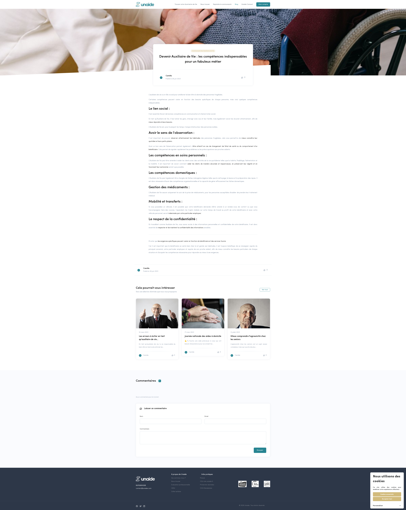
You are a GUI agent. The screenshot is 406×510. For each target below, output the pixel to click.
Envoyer (260, 450)
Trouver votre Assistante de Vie (186, 4)
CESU (173, 488)
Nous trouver (205, 4)
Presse (202, 478)
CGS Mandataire (206, 488)
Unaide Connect (247, 4)
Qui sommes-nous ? (178, 478)
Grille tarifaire (176, 491)
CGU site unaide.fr (206, 481)
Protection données (207, 485)
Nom (141, 416)
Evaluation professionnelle (180, 485)
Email (206, 416)
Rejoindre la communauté (222, 4)
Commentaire (144, 429)
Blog (236, 4)
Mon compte (263, 4)
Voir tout (265, 290)
